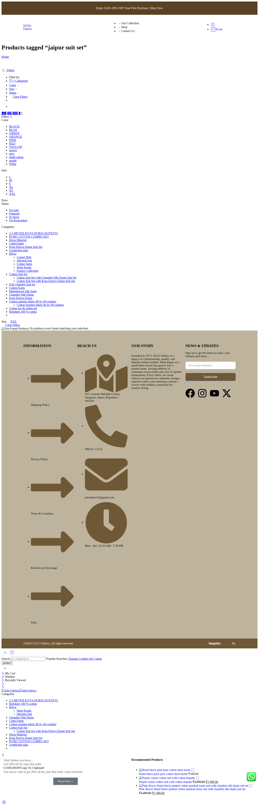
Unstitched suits (18, 250)
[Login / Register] (212, 24)
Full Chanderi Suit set (22, 284)
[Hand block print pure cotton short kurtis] (165, 769)
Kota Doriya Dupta (20, 298)
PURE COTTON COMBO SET (29, 236)
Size (11, 89)
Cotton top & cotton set (23, 308)
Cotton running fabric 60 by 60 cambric (33, 301)
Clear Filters (20, 96)
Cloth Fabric (16, 243)
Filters (9, 70)
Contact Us (128, 31)
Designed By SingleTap (222, 643)
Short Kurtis (24, 267)
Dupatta (73, 658)
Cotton (98, 658)
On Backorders (18, 220)
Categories (21, 80)
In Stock (14, 217)
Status (12, 92)
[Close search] (5, 667)
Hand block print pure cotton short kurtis (163, 774)
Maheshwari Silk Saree (23, 291)
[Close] (11, 116)
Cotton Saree (24, 264)
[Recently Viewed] (11, 652)
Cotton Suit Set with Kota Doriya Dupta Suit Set (46, 281)
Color (12, 85)
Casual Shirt (24, 257)
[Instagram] (202, 393)
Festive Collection (27, 270)
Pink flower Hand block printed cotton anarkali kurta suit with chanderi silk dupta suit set (192, 789)
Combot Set (86, 658)
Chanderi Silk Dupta (21, 294)
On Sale (14, 210)
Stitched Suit (24, 260)
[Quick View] (193, 769)
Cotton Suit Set (18, 274)
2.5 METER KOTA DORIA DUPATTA (33, 233)
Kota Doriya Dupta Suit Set (25, 247)
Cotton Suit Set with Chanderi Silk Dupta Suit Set (46, 277)
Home (5, 56)
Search (6, 658)
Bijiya (12, 253)
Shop (124, 27)
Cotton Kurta (17, 287)
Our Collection (130, 23)
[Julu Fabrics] (29, 27)
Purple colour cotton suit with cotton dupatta (166, 781)
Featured (14, 213)
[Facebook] (190, 393)
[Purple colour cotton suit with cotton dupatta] (167, 777)
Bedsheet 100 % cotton (23, 311)
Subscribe (210, 376)
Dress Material (18, 240)
